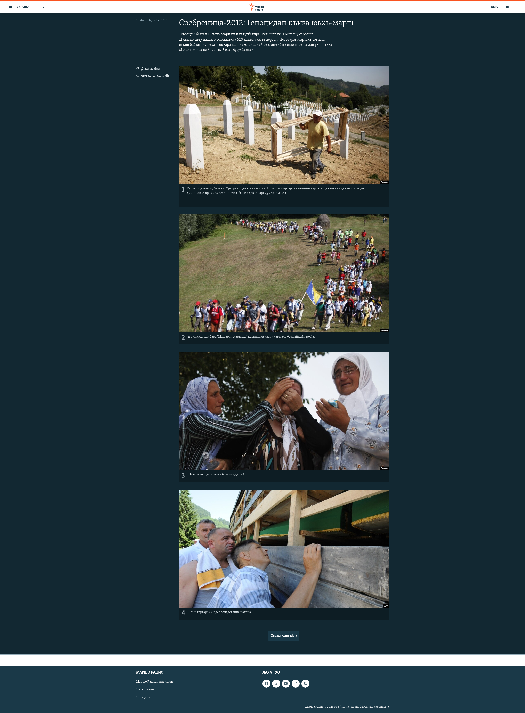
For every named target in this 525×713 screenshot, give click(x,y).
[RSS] (305, 683)
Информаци (145, 689)
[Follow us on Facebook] (266, 683)
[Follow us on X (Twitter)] (276, 683)
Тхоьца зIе (143, 697)
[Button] (148, 70)
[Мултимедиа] (507, 7)
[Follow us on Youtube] (286, 683)
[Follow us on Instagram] (295, 683)
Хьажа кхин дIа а (284, 636)
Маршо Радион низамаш (154, 681)
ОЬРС (495, 7)
